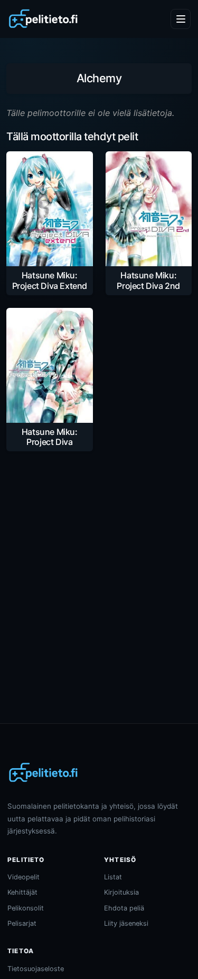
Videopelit (23, 877)
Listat (113, 877)
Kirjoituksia (121, 892)
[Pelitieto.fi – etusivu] (43, 19)
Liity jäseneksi (126, 923)
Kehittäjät (22, 892)
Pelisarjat (21, 923)
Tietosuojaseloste (35, 969)
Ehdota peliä (124, 908)
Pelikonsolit (25, 908)
